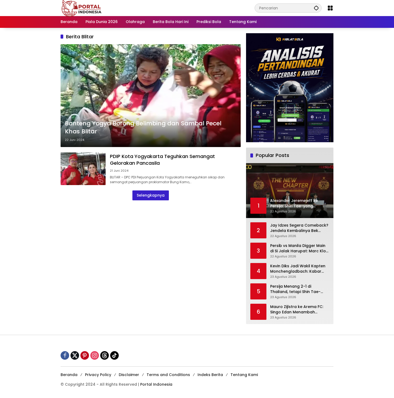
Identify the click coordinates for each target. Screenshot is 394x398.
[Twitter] (74, 355)
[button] (316, 7)
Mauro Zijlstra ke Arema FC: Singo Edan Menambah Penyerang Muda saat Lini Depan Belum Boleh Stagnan (298, 309)
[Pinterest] (84, 355)
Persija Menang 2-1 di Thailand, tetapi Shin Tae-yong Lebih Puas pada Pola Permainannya (296, 289)
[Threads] (104, 355)
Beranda (69, 374)
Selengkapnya (151, 195)
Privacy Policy (98, 374)
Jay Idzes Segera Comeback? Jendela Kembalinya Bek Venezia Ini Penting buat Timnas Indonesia (299, 228)
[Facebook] (65, 355)
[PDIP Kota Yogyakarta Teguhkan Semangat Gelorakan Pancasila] (83, 168)
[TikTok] (114, 355)
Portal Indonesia (156, 384)
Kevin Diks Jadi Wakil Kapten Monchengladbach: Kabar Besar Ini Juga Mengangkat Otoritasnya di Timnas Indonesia (297, 269)
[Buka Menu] (330, 8)
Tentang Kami (244, 374)
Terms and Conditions (168, 374)
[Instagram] (94, 355)
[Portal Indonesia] (82, 7)
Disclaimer (129, 374)
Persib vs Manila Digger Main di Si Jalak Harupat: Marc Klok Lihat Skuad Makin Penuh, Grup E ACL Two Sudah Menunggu (299, 248)
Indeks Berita (210, 374)
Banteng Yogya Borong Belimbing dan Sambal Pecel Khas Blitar (143, 127)
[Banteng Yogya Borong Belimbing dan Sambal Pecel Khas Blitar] (151, 95)
